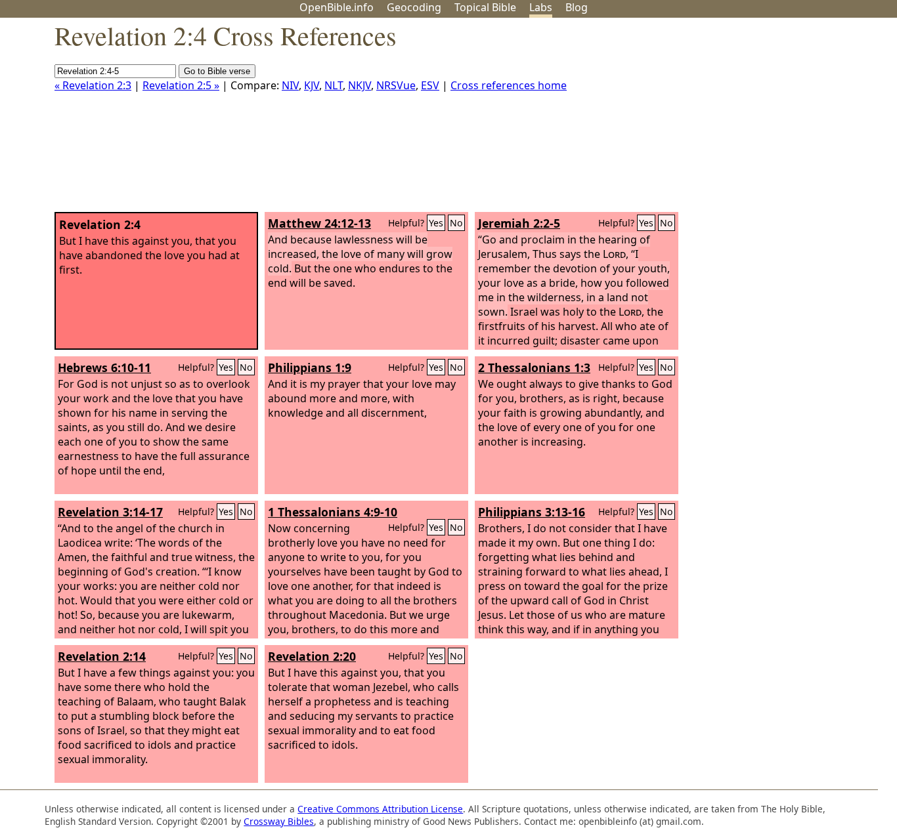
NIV (290, 85)
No (456, 223)
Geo (414, 7)
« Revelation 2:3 (93, 85)
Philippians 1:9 (309, 367)
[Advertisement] (764, 120)
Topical (485, 7)
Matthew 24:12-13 (319, 223)
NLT (333, 85)
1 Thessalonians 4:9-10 (332, 512)
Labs (540, 7)
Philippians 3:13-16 (531, 512)
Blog (576, 7)
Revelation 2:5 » (180, 85)
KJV (311, 85)
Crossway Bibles (279, 821)
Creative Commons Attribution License (380, 809)
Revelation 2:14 (102, 656)
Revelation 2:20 (312, 656)
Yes (436, 223)
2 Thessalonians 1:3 (534, 367)
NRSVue (396, 85)
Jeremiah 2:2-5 (519, 223)
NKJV (359, 85)
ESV (430, 85)
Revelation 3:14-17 (110, 512)
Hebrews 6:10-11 (104, 367)
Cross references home (508, 85)
